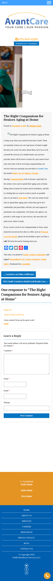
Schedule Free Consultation (26, 43)
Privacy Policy (26, 538)
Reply (6, 324)
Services (26, 521)
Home (27, 510)
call (5, 241)
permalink (25, 264)
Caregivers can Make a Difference (18, 274)
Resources (26, 532)
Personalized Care (17, 259)
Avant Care (35, 125)
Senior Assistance (33, 259)
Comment (8, 351)
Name (7, 379)
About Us (26, 515)
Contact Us (26, 549)
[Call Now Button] (47, 575)
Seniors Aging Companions (34, 255)
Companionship (16, 179)
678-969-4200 (28, 39)
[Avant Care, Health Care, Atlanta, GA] (7, 561)
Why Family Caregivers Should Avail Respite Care (25, 281)
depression (22, 198)
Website (7, 403)
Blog (26, 543)
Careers (26, 526)
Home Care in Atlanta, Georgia (25, 173)
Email (7, 391)
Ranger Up (7, 310)
